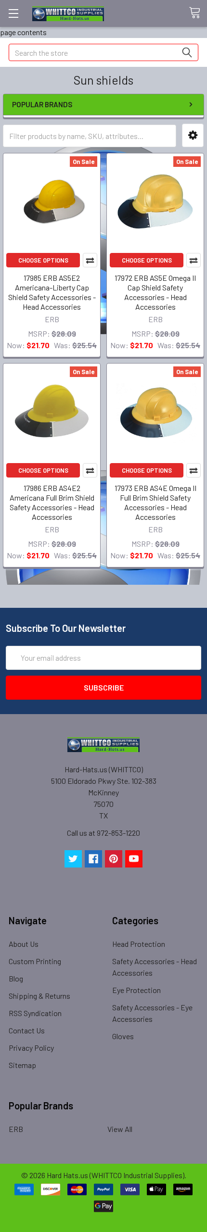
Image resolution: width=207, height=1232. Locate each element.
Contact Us (27, 1030)
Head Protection (138, 943)
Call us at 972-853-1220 (103, 832)
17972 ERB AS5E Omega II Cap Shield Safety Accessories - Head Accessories (155, 292)
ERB (16, 1128)
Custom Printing (35, 961)
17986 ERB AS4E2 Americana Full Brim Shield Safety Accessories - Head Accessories (52, 502)
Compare (90, 260)
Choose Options (43, 260)
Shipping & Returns (39, 995)
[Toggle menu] (13, 13)
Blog (16, 978)
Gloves (123, 1036)
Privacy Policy (31, 1047)
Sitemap (22, 1064)
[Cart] (198, 13)
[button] (193, 135)
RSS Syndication (35, 1013)
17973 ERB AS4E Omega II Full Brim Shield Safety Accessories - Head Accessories (155, 502)
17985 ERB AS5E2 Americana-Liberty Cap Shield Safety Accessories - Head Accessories (52, 292)
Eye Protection (136, 989)
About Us (24, 943)
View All (119, 1128)
